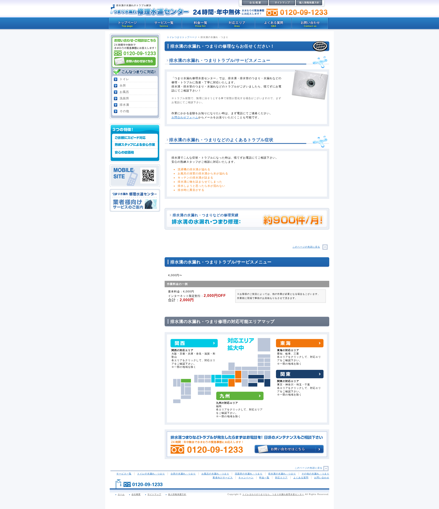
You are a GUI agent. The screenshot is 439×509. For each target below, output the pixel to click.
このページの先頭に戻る (306, 247)
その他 (124, 111)
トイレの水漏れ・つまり (151, 473)
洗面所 (124, 98)
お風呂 (124, 92)
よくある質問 (300, 477)
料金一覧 (264, 477)
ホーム (121, 494)
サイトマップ (154, 494)
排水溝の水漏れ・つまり (282, 473)
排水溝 (124, 104)
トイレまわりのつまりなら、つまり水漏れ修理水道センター (273, 494)
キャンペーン (246, 477)
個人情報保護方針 (177, 494)
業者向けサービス (223, 477)
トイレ (124, 79)
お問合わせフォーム (184, 117)
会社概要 (136, 494)
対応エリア (281, 477)
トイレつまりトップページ (182, 37)
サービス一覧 (123, 473)
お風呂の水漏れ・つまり (215, 473)
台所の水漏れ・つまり (183, 473)
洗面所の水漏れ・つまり (248, 473)
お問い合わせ (321, 477)
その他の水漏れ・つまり (315, 473)
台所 (123, 85)
